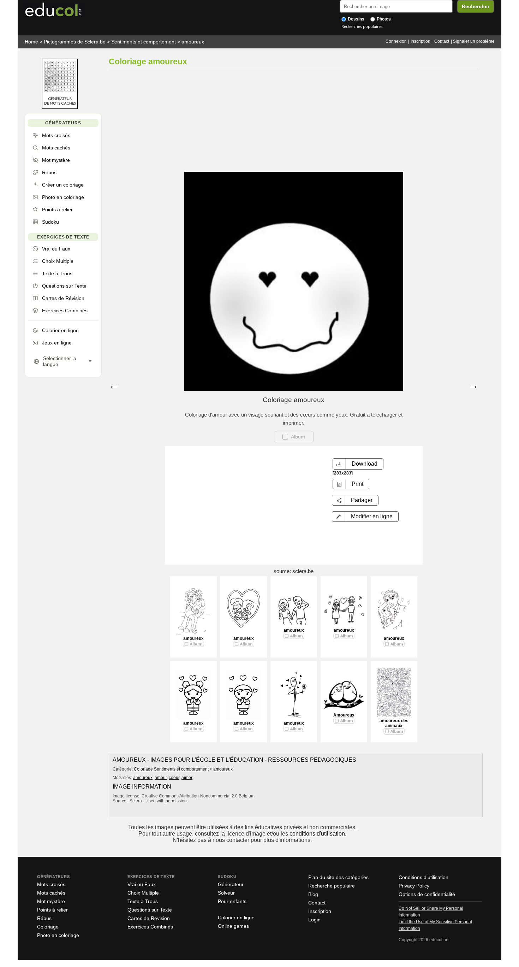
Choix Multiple (143, 893)
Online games (233, 926)
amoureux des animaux (394, 723)
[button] (365, 516)
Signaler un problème (474, 41)
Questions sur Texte (149, 910)
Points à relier (52, 910)
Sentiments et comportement (143, 42)
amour (161, 777)
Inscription (420, 41)
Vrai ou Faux (141, 884)
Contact (441, 41)
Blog (313, 894)
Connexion (396, 41)
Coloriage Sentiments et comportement (171, 769)
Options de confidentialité (427, 894)
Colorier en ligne (236, 917)
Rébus (44, 918)
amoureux (192, 42)
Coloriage (48, 927)
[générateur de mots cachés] (60, 107)
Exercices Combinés (150, 927)
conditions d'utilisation (317, 834)
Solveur (226, 893)
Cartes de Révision (148, 918)
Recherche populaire (331, 886)
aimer (186, 777)
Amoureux (343, 715)
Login (314, 919)
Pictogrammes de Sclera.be (75, 42)
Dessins (355, 19)
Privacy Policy (414, 886)
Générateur (231, 884)
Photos (383, 19)
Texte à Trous (142, 901)
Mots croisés (51, 884)
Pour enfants (232, 901)
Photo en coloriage (58, 935)
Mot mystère (51, 901)
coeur (174, 777)
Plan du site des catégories (338, 877)
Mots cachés (51, 893)
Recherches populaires (361, 26)
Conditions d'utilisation (423, 877)
